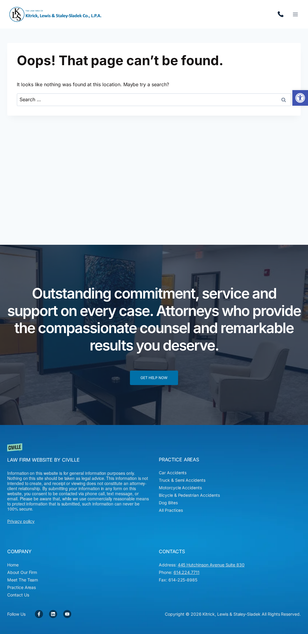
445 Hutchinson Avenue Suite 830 (211, 564)
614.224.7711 (282, 14)
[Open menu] (295, 14)
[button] (300, 98)
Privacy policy (21, 521)
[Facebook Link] (39, 614)
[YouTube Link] (67, 614)
